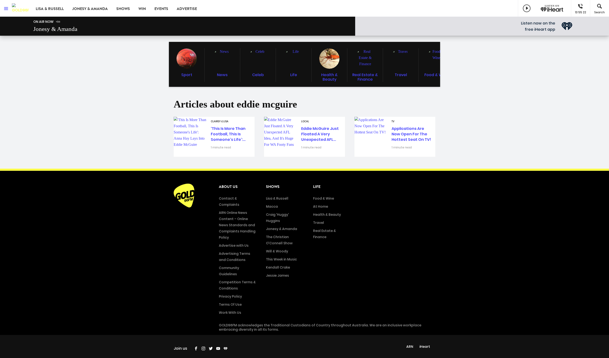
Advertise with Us (234, 245)
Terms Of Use (230, 304)
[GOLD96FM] (20, 8)
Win (142, 9)
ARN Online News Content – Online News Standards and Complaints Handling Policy (237, 225)
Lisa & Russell (50, 9)
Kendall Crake (278, 267)
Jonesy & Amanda (90, 9)
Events (161, 9)
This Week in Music (281, 259)
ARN (409, 346)
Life (316, 187)
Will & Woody (277, 251)
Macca (272, 206)
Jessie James (277, 275)
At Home (320, 206)
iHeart (424, 346)
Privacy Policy (230, 296)
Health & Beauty (327, 214)
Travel (318, 222)
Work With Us (230, 312)
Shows (123, 9)
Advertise (187, 9)
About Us (228, 187)
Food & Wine (323, 198)
